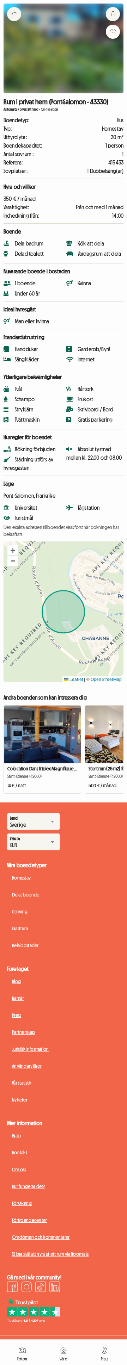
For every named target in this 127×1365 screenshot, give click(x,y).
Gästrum (20, 928)
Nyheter (20, 1099)
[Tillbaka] (14, 23)
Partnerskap (23, 1032)
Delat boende (25, 894)
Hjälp (16, 1135)
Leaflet (75, 679)
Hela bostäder (25, 945)
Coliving (20, 911)
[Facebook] (12, 1288)
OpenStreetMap (106, 679)
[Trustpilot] (33, 1320)
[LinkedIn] (54, 1288)
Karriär (18, 998)
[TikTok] (40, 1288)
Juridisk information (30, 1049)
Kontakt (19, 1152)
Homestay (21, 877)
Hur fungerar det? (28, 1186)
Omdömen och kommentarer (40, 1237)
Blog (16, 981)
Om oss (19, 1169)
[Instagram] (26, 1288)
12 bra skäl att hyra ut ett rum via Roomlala (50, 1254)
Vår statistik (22, 1082)
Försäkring (22, 1203)
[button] (12, 550)
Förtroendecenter (29, 1220)
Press (16, 1015)
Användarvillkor (27, 1065)
